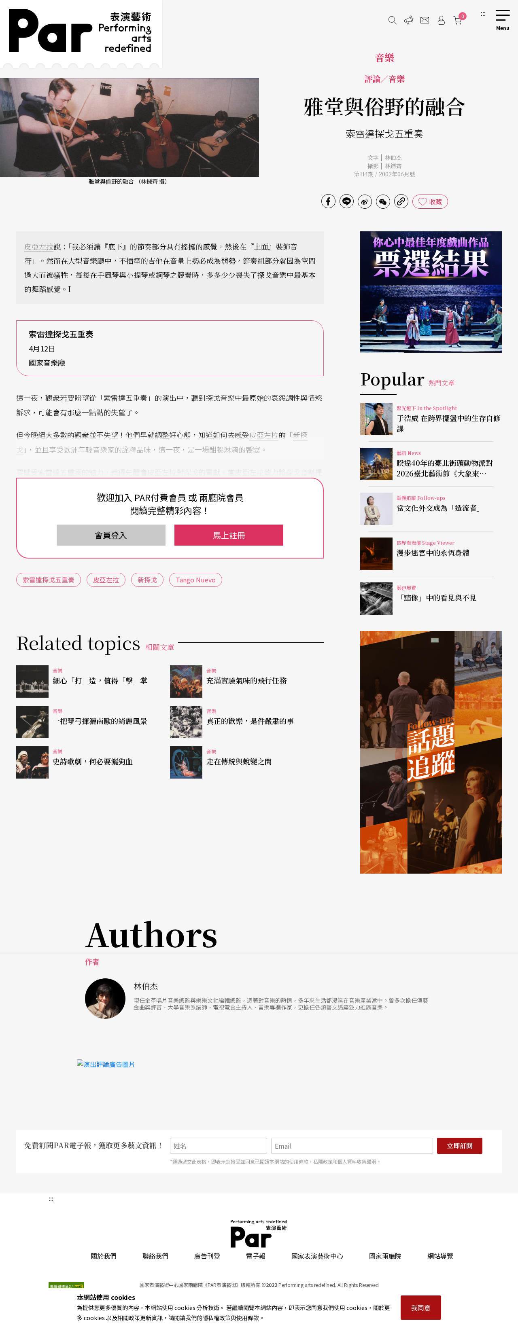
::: (483, 13)
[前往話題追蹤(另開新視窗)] (431, 752)
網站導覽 (440, 1256)
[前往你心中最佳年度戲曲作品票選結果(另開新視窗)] (431, 292)
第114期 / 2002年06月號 (384, 174)
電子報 (255, 1256)
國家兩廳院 (385, 1256)
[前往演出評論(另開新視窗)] (259, 1064)
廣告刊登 (207, 1256)
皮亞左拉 (38, 246)
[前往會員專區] (441, 20)
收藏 (435, 201)
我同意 (421, 1307)
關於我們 (104, 1256)
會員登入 (111, 535)
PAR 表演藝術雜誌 (259, 1233)
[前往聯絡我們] (425, 20)
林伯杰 (393, 157)
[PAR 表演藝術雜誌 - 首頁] (81, 34)
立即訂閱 (460, 1145)
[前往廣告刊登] (409, 20)
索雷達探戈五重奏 (48, 579)
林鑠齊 (393, 166)
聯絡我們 (155, 1256)
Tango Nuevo (196, 579)
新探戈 (147, 579)
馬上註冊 (229, 535)
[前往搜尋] (392, 20)
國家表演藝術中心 (317, 1256)
